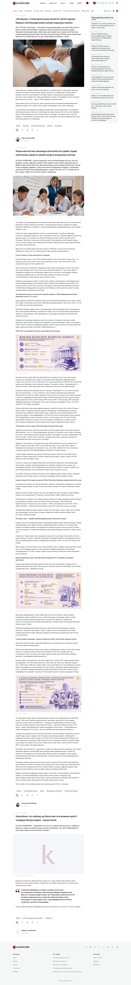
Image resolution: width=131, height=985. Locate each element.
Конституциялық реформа (71, 11)
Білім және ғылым (38, 126)
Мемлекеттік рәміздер (60, 969)
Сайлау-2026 (85, 11)
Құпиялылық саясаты (60, 966)
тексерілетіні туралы (67, 911)
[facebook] (99, 952)
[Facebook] (32, 130)
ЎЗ (113, 3)
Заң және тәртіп (38, 11)
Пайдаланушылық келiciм (61, 962)
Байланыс (96, 966)
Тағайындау (28, 11)
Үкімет (18, 791)
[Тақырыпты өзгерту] (88, 3)
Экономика (16, 973)
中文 (106, 3)
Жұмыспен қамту (71, 791)
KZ (94, 3)
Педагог (49, 923)
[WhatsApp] (22, 130)
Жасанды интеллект (54, 791)
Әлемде (15, 976)
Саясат (15, 966)
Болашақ (58, 126)
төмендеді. (65, 784)
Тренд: (15, 11)
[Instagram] (17, 130)
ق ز (110, 3)
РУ (100, 3)
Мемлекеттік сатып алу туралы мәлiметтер (67, 976)
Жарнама (96, 969)
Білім (18, 126)
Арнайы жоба (57, 11)
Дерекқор (48, 11)
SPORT (79, 3)
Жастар (25, 126)
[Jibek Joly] (108, 11)
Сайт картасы (97, 962)
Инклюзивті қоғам (30, 791)
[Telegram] (27, 130)
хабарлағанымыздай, (31, 103)
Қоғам (49, 126)
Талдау (71, 3)
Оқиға (15, 962)
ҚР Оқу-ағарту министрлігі (33, 923)
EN (103, 3)
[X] (37, 130)
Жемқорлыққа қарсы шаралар (62, 973)
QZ (97, 3)
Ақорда (20, 11)
